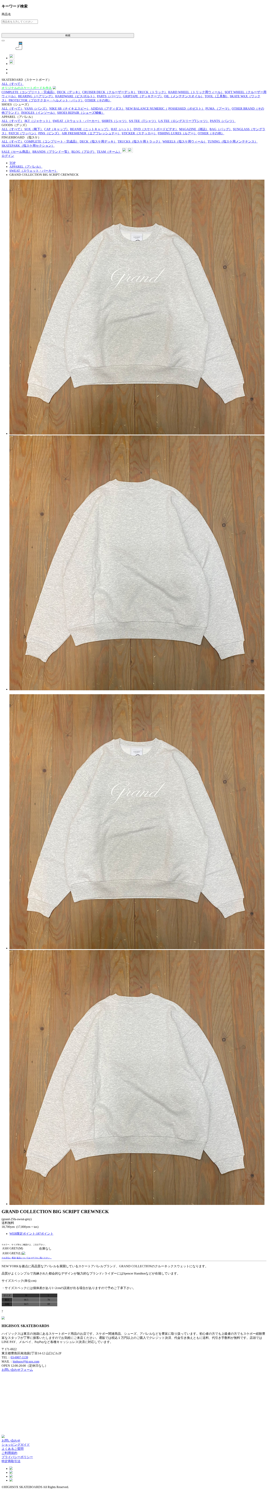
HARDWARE (75, 96)
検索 (67, 35)
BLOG (83, 151)
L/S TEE (183, 121)
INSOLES (38, 112)
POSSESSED (186, 108)
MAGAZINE (194, 129)
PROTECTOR (46, 100)
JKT (38, 121)
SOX (33, 129)
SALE (17, 151)
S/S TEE (143, 121)
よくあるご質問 (13, 1448)
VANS (36, 108)
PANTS (223, 121)
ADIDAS (108, 108)
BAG (221, 129)
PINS (49, 133)
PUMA (218, 108)
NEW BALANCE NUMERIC (147, 108)
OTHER (98, 100)
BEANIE (90, 129)
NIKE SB (69, 108)
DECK (69, 92)
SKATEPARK (28, 145)
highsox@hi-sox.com (26, 1361)
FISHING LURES (177, 133)
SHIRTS (115, 121)
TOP (12, 163)
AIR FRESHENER (91, 133)
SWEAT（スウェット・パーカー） (33, 170)
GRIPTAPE (143, 96)
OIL (184, 96)
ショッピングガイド (16, 1444)
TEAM (109, 151)
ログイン (8, 155)
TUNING (233, 141)
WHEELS (184, 141)
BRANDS (51, 151)
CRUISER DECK (109, 92)
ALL (13, 84)
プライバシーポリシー (17, 1457)
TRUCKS (140, 141)
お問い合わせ (11, 1440)
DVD (156, 129)
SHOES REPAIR (80, 112)
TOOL (217, 96)
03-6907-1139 (19, 1357)
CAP (56, 129)
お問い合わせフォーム (17, 1369)
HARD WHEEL (196, 92)
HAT (122, 129)
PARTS (109, 96)
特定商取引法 (11, 1461)
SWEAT (77, 121)
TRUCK (152, 92)
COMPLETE (29, 92)
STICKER (139, 133)
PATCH (23, 133)
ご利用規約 (9, 1453)
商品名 (6, 14)
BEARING (36, 96)
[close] (3, 40)
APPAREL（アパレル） (25, 166)
